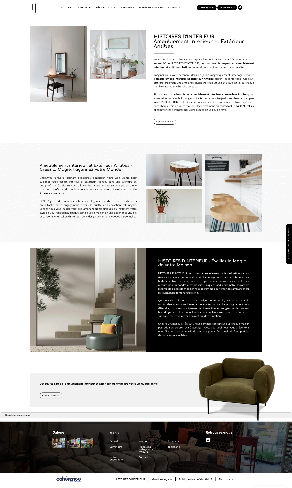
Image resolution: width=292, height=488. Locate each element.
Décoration (104, 7)
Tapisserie (127, 7)
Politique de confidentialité (195, 479)
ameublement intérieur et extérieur (179, 78)
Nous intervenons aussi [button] (18, 415)
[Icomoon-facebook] (240, 7)
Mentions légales (161, 479)
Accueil (66, 7)
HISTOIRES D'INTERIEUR (130, 479)
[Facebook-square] (208, 440)
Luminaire (115, 446)
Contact (174, 7)
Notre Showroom (151, 7)
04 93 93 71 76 (245, 106)
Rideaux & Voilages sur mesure (146, 449)
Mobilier (81, 7)
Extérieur (173, 441)
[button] (207, 7)
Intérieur (144, 441)
